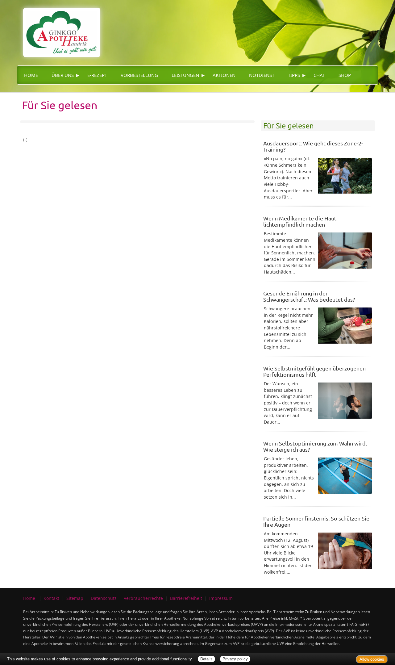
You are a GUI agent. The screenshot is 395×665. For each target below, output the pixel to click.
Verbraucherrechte (143, 598)
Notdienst (261, 75)
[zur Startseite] (58, 28)
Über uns (63, 75)
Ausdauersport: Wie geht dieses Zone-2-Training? (313, 146)
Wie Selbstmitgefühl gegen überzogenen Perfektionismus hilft (314, 371)
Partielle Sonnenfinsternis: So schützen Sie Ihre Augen (316, 521)
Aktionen (224, 75)
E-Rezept (97, 75)
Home (31, 75)
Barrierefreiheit (186, 598)
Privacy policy (235, 659)
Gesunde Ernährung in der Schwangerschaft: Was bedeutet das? (309, 296)
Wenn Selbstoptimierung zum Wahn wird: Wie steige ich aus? (315, 446)
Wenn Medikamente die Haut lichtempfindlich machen (299, 221)
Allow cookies (372, 659)
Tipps (294, 75)
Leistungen (185, 75)
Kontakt (51, 598)
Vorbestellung (139, 75)
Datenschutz (104, 598)
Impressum (221, 598)
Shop (345, 75)
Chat (319, 75)
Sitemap (74, 598)
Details (206, 659)
